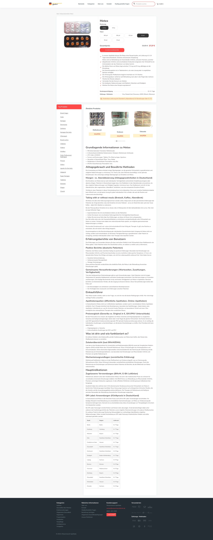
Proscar (62, 161)
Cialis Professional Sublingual (65, 156)
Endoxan (120, 132)
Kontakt (109, 4)
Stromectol (63, 125)
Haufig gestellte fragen (122, 4)
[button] (97, 134)
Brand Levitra (64, 140)
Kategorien (91, 4)
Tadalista (63, 180)
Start (58, 14)
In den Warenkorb (112, 50)
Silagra (62, 187)
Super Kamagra (64, 176)
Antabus (62, 151)
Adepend (63, 172)
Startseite (81, 4)
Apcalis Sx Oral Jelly (66, 168)
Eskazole (63, 184)
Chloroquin (63, 136)
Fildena (62, 148)
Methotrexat (97, 130)
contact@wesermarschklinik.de (115, 508)
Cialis (62, 117)
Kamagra (63, 121)
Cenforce (63, 128)
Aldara (62, 164)
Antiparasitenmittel (64, 14)
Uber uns (100, 4)
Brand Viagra (64, 113)
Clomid (62, 191)
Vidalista (63, 144)
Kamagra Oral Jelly (65, 132)
